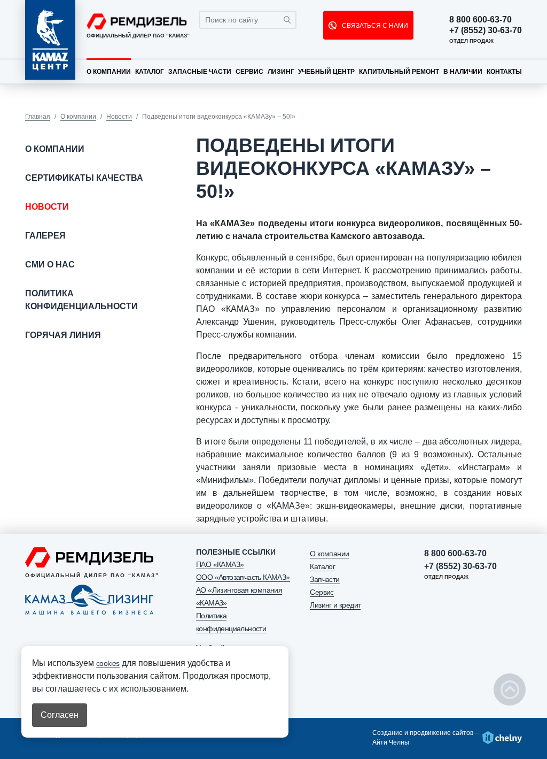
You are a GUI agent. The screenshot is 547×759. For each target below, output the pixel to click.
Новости (119, 116)
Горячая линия (63, 335)
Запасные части (199, 71)
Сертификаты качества (84, 177)
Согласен (60, 714)
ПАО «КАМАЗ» (220, 564)
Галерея (45, 235)
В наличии (462, 71)
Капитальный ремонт (399, 71)
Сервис (249, 71)
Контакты (504, 71)
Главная (37, 116)
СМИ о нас (50, 264)
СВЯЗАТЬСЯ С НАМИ (374, 25)
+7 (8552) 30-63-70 (485, 30)
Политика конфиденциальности (81, 300)
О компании (109, 71)
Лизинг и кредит (335, 605)
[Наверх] (510, 689)
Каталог (149, 71)
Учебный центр (326, 71)
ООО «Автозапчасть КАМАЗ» (243, 577)
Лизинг (281, 71)
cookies (108, 663)
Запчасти (324, 579)
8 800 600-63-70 (480, 20)
